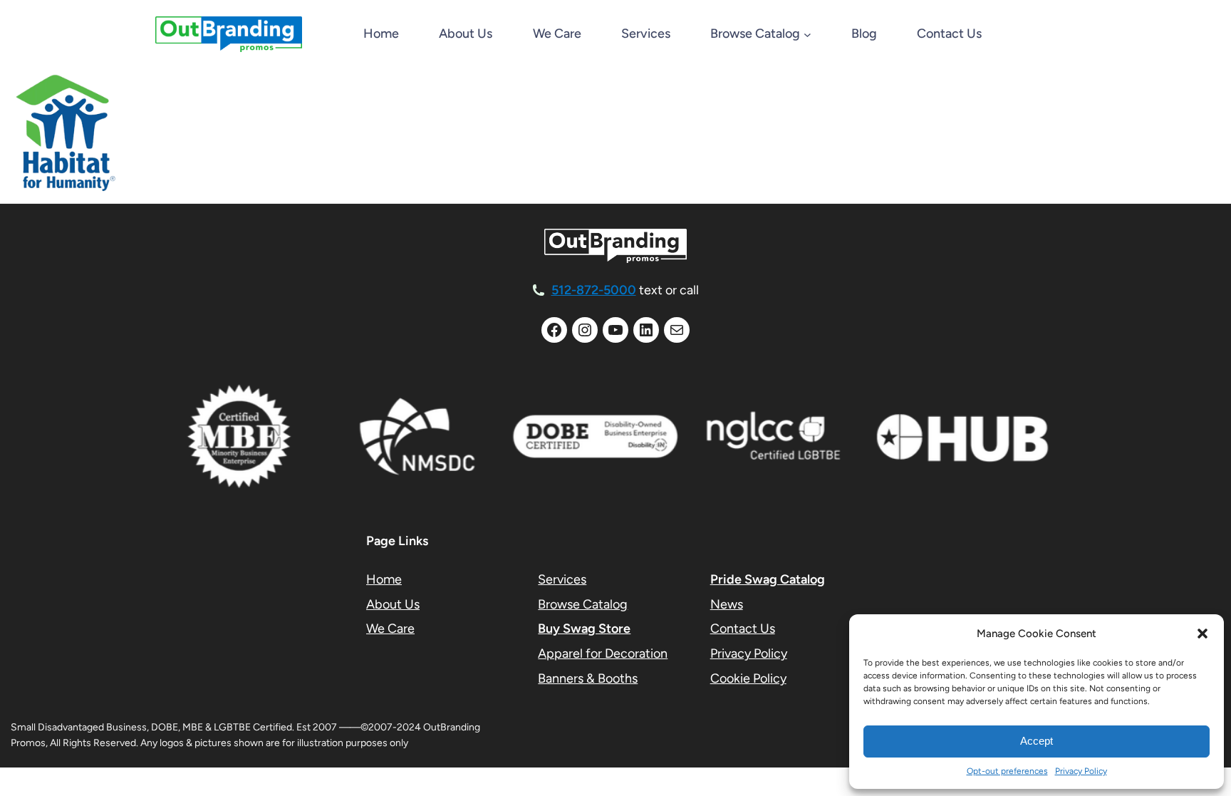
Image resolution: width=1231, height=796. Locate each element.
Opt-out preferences (1007, 771)
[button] (1202, 633)
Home (381, 33)
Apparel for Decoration (603, 653)
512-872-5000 (593, 290)
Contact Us (742, 628)
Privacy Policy (1081, 771)
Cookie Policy (748, 678)
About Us (393, 604)
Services (562, 579)
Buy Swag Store (584, 628)
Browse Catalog (583, 604)
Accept (1036, 741)
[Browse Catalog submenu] (807, 34)
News (726, 604)
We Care (390, 628)
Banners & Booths (588, 678)
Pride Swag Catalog (767, 579)
